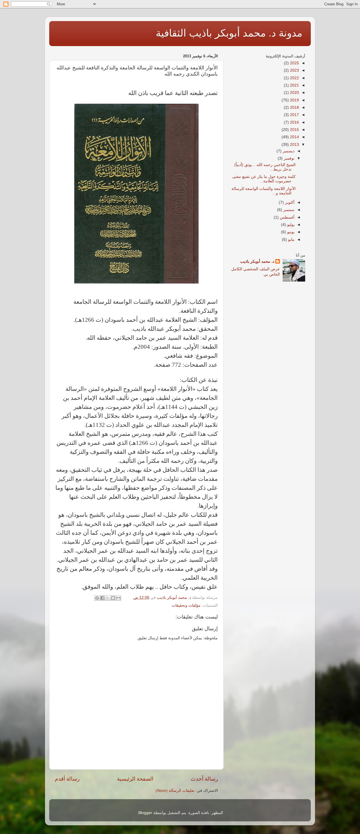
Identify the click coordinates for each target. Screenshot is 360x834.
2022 (294, 78)
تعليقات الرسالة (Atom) (175, 790)
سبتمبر (288, 210)
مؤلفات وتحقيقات (186, 605)
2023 (294, 70)
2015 (294, 130)
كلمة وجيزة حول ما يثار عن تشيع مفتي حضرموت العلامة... (264, 178)
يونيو (290, 232)
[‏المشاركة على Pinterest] (97, 598)
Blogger (145, 813)
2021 (294, 85)
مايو (290, 239)
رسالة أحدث (204, 779)
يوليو (290, 225)
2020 (294, 92)
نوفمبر (288, 158)
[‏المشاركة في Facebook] (102, 598)
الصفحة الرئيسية (135, 779)
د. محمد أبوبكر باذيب (257, 261)
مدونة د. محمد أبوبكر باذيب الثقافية (229, 33)
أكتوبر (289, 202)
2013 (294, 144)
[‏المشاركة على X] (108, 598)
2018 (294, 107)
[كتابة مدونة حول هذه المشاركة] (113, 598)
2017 (294, 115)
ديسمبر (288, 151)
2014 (294, 137)
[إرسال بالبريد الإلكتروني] (118, 598)
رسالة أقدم (67, 779)
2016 (294, 122)
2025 (294, 63)
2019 (294, 100)
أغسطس (286, 217)
